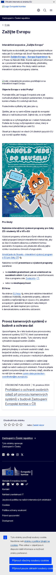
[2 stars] (7, 424)
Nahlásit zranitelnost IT (13, 494)
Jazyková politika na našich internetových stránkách (26, 499)
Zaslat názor (38, 425)
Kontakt (5, 489)
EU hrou (17, 293)
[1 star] (5, 424)
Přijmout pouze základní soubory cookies (32, 568)
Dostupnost (7, 520)
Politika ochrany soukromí (14, 510)
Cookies (6, 505)
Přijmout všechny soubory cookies (30, 560)
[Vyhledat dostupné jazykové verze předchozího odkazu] (49, 57)
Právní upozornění (10, 515)
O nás (7, 25)
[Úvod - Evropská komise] (14, 9)
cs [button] (38, 10)
